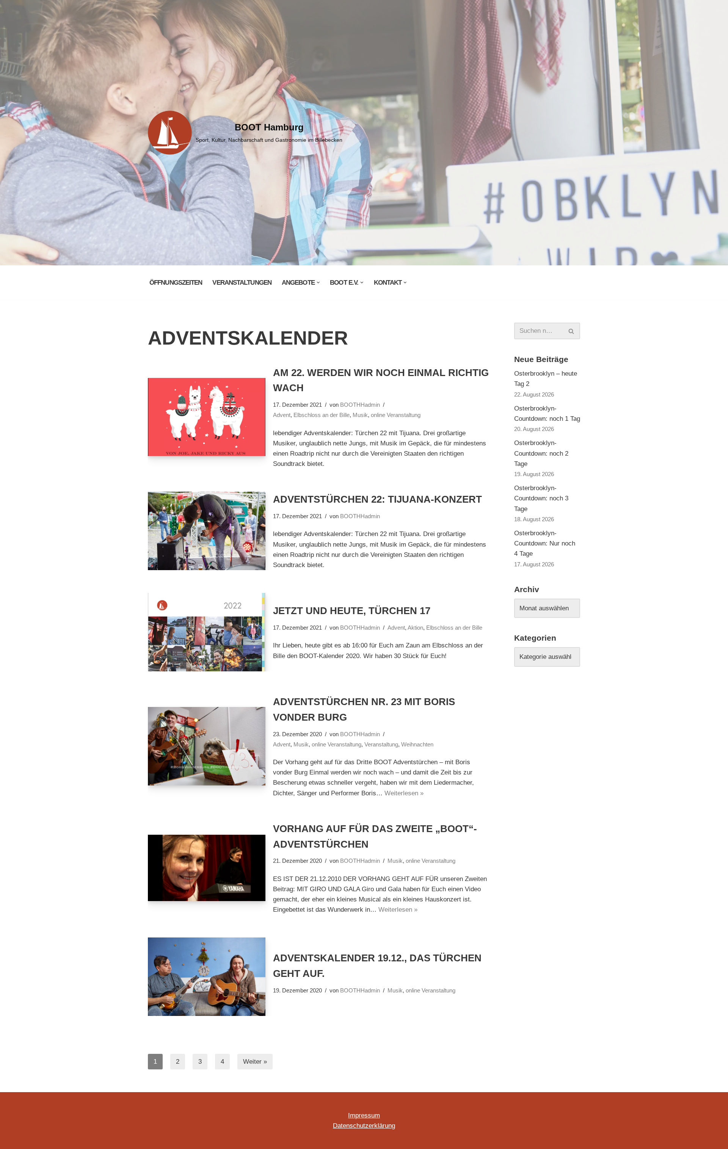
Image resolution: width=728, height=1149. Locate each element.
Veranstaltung (381, 744)
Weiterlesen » (404, 793)
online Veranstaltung (395, 415)
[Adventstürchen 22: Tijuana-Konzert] (206, 531)
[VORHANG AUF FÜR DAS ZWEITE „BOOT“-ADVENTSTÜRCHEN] (206, 868)
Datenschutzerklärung (364, 1125)
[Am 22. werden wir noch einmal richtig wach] (206, 417)
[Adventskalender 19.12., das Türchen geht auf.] (206, 976)
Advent (281, 415)
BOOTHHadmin (360, 404)
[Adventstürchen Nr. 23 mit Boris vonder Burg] (206, 746)
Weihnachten (417, 744)
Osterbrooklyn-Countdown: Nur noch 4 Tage (544, 543)
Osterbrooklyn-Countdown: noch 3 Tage (541, 498)
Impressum (364, 1115)
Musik (360, 415)
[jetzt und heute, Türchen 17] (206, 632)
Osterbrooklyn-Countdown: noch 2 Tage (541, 453)
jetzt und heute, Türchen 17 (351, 610)
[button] (318, 282)
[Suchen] (571, 331)
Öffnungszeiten (175, 282)
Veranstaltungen (241, 282)
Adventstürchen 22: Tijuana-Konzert (377, 499)
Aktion (415, 627)
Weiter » (255, 1061)
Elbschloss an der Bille (321, 415)
